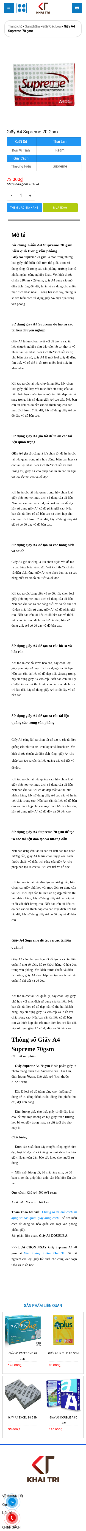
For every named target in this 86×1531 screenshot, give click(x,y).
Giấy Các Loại (51, 26)
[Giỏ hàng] (77, 8)
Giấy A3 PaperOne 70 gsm (22, 1356)
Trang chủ (15, 26)
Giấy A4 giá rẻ (21, 562)
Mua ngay (60, 207)
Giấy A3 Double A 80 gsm (63, 1420)
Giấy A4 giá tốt (22, 453)
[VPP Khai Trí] (43, 8)
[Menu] (9, 8)
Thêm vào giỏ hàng (24, 207)
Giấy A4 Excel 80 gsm (22, 1417)
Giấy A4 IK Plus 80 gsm (63, 1353)
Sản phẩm (32, 26)
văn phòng (26, 970)
